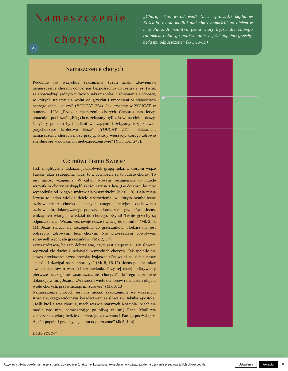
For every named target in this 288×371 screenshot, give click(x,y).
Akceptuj (268, 364)
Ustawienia (246, 364)
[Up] (34, 48)
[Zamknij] (282, 364)
